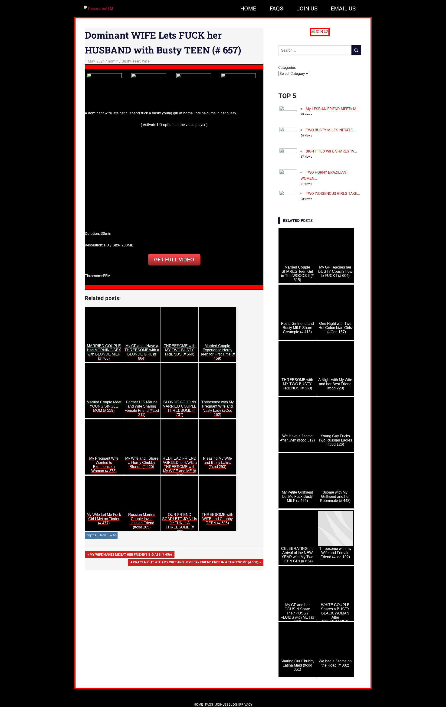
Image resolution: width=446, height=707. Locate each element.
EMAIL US (343, 8)
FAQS (276, 8)
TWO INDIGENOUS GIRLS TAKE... (333, 193)
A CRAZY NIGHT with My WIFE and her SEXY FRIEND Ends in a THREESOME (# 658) (194, 563)
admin (113, 61)
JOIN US (307, 8)
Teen (136, 61)
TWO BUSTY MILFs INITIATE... (330, 130)
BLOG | (234, 704)
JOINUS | (222, 704)
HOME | (199, 704)
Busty (126, 61)
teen (103, 535)
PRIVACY (245, 704)
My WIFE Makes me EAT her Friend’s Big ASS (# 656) (130, 555)
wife (113, 535)
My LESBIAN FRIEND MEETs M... (332, 109)
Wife (145, 61)
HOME (248, 8)
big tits (91, 535)
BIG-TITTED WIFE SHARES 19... (331, 151)
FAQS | (210, 704)
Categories (287, 67)
